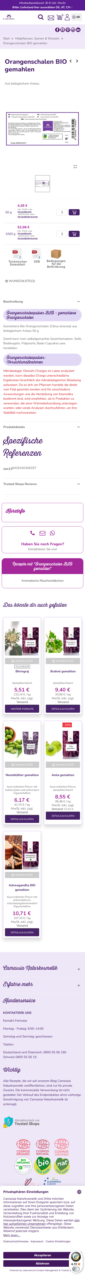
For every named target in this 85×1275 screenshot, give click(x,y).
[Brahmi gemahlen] (63, 638)
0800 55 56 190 (54, 1052)
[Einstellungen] (67, 17)
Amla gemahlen (63, 775)
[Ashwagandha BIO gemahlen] (22, 852)
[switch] (76, 1269)
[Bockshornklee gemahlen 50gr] (77, 61)
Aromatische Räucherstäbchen (42, 581)
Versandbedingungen (28, 217)
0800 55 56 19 (26, 1057)
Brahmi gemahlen (63, 671)
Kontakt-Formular (15, 1021)
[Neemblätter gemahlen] (22, 742)
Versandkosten (25, 212)
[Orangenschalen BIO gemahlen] (75, 167)
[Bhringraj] (22, 638)
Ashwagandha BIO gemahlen (22, 887)
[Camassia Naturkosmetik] (10, 17)
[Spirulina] (70, 61)
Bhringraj (22, 671)
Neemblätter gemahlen (22, 775)
